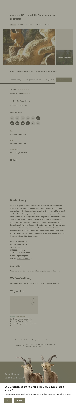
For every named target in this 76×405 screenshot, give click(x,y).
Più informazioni (65, 394)
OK (8, 400)
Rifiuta (19, 400)
